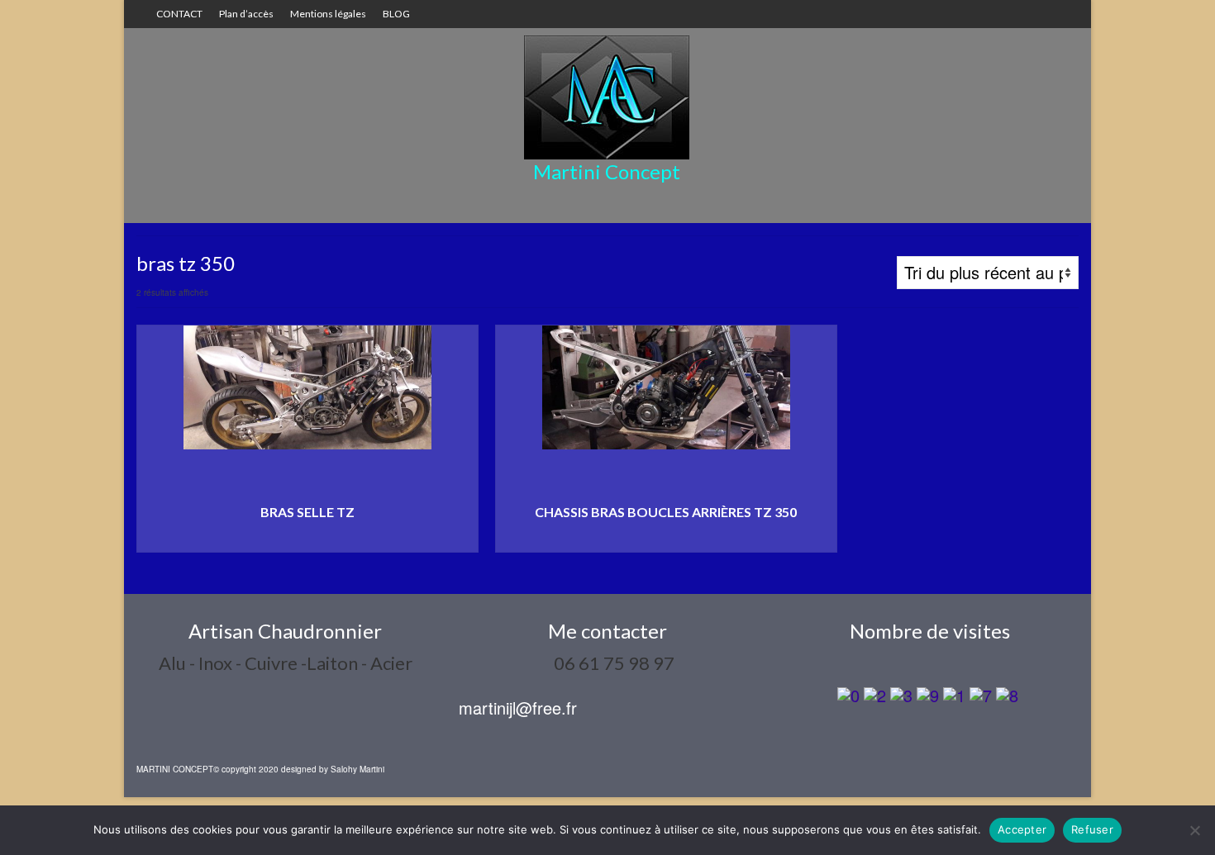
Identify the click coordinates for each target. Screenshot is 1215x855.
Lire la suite (307, 540)
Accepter (1022, 829)
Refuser (1092, 829)
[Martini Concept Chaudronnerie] (606, 97)
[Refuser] (1194, 830)
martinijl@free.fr (518, 708)
